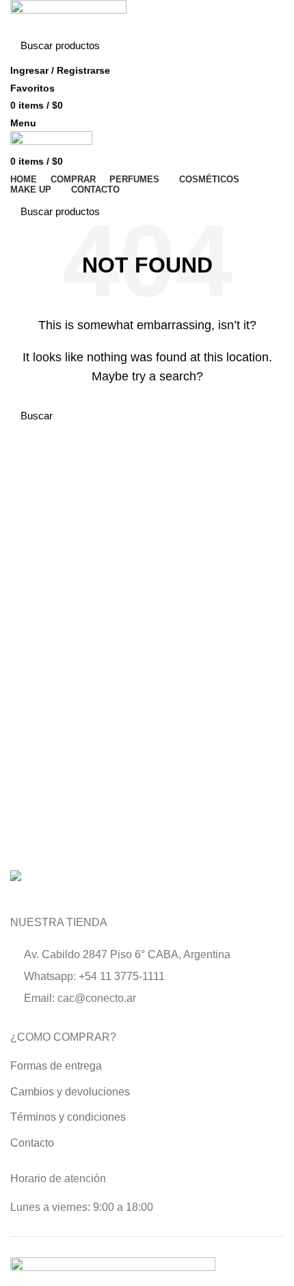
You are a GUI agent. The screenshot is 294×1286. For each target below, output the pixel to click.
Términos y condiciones (68, 1117)
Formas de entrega (56, 1066)
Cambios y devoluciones (70, 1092)
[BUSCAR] (265, 45)
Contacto (32, 1143)
